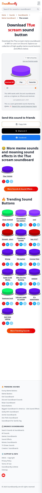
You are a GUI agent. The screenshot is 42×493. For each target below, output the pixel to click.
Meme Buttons (7, 394)
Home (4, 15)
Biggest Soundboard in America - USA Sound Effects (20, 409)
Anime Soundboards (9, 415)
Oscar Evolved (7, 220)
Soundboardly (9, 3)
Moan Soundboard (8, 403)
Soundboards (23, 15)
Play (21, 82)
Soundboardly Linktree (10, 467)
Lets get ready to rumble (21, 298)
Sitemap (5, 470)
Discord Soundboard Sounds (12, 400)
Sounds (12, 15)
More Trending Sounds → (21, 331)
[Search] (38, 9)
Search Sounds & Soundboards (13, 430)
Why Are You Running (21, 279)
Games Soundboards (9, 436)
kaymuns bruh (7, 298)
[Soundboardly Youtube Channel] (3, 475)
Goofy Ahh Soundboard (10, 412)
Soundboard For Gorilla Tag (12, 421)
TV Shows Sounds (8, 445)
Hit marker (21, 259)
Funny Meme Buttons (9, 391)
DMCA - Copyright (8, 458)
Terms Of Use (6, 464)
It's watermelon (34, 298)
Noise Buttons (7, 406)
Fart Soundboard (8, 397)
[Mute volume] (7, 87)
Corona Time (34, 259)
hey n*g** (34, 239)
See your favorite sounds (30, 61)
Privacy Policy (6, 461)
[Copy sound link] (7, 181)
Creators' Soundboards (10, 448)
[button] (21, 70)
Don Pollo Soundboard (10, 418)
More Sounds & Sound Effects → (21, 189)
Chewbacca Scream (21, 239)
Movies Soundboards (9, 442)
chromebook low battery (21, 220)
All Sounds (5, 433)
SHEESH (34, 279)
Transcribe (32, 82)
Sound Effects (7, 439)
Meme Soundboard (9, 18)
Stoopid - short (7, 239)
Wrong (7, 259)
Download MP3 (9, 82)
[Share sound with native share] (11, 181)
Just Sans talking (7, 318)
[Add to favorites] (3, 181)
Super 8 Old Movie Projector (7, 279)
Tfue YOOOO (7, 176)
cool (34, 220)
